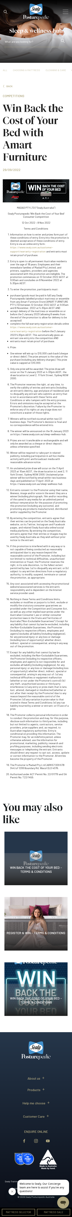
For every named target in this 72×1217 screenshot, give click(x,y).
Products (34, 1090)
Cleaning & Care (56, 70)
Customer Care (34, 1116)
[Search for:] (32, 42)
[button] (5, 12)
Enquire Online (36, 1131)
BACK (9, 86)
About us (34, 1078)
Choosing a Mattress (26, 70)
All (5, 70)
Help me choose (34, 1103)
